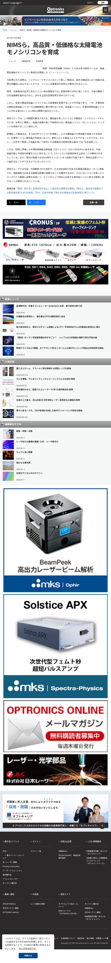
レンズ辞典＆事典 (38, 904)
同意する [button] (28, 955)
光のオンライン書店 (11, 908)
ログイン (90, 2)
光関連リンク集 (102, 938)
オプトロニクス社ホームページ (68, 905)
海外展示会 (7, 874)
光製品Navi (62, 851)
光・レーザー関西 (10, 862)
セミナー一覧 (36, 851)
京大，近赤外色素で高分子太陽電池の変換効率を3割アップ (64, 192)
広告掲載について (68, 938)
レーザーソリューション (12, 870)
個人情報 (90, 938)
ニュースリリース (58, 72)
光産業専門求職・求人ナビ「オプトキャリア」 (96, 852)
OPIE (4, 851)
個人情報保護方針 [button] (27, 948)
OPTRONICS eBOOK (11, 912)
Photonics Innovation (11, 866)
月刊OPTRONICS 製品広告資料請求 (69, 856)
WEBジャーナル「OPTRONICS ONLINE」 (68, 912)
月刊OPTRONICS (9, 904)
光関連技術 (25, 61)
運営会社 (80, 938)
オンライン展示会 (10, 883)
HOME (5, 30)
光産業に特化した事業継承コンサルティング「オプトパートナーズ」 (96, 861)
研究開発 (39, 61)
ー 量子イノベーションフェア (13, 856)
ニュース (13, 30)
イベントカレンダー (11, 879)
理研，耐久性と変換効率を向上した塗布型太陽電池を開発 (46, 188)
